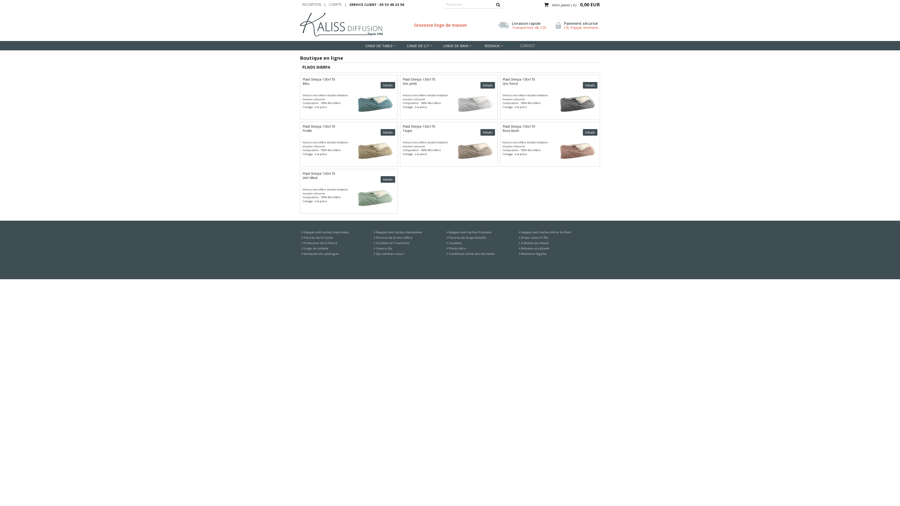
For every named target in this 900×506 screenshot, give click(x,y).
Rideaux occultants (535, 248)
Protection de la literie (320, 243)
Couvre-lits (384, 248)
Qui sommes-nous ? (390, 254)
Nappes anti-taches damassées (399, 232)
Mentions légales (534, 254)
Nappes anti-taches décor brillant (546, 232)
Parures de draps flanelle (467, 237)
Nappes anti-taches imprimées (326, 232)
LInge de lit (418, 45)
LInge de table (379, 45)
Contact (527, 45)
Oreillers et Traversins (392, 243)
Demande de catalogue (321, 254)
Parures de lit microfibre (394, 237)
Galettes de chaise (535, 243)
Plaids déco (457, 248)
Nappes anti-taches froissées (470, 232)
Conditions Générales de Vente (472, 254)
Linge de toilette (316, 248)
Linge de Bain (455, 45)
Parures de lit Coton (318, 237)
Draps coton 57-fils (534, 237)
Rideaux (492, 45)
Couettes (455, 243)
